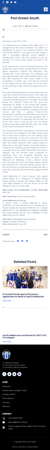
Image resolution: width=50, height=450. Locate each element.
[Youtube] (14, 374)
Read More (7, 300)
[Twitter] (11, 2)
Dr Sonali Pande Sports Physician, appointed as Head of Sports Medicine (23, 295)
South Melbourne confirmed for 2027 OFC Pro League (25, 336)
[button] (46, 9)
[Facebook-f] (3, 2)
